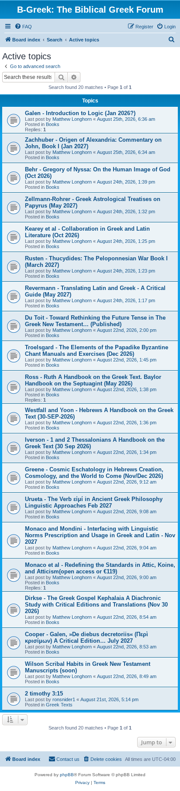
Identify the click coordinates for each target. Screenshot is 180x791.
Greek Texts (59, 704)
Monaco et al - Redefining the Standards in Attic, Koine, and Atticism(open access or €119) (100, 568)
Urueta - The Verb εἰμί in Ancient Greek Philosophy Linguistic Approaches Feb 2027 (94, 502)
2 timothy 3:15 (44, 693)
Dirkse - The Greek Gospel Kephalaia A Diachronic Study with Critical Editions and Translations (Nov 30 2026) (96, 604)
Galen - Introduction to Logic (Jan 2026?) (80, 113)
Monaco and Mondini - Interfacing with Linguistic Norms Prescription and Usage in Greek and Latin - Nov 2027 (100, 535)
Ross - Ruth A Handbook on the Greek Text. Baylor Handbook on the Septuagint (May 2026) (93, 380)
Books (52, 124)
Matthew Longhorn (72, 119)
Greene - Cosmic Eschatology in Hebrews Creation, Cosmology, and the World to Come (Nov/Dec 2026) (94, 472)
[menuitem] (23, 26)
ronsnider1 (63, 699)
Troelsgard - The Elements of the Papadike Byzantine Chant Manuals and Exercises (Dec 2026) (96, 350)
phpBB (67, 774)
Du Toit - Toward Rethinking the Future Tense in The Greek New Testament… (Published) (95, 320)
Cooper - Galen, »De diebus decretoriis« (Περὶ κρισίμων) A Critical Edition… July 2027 (86, 637)
